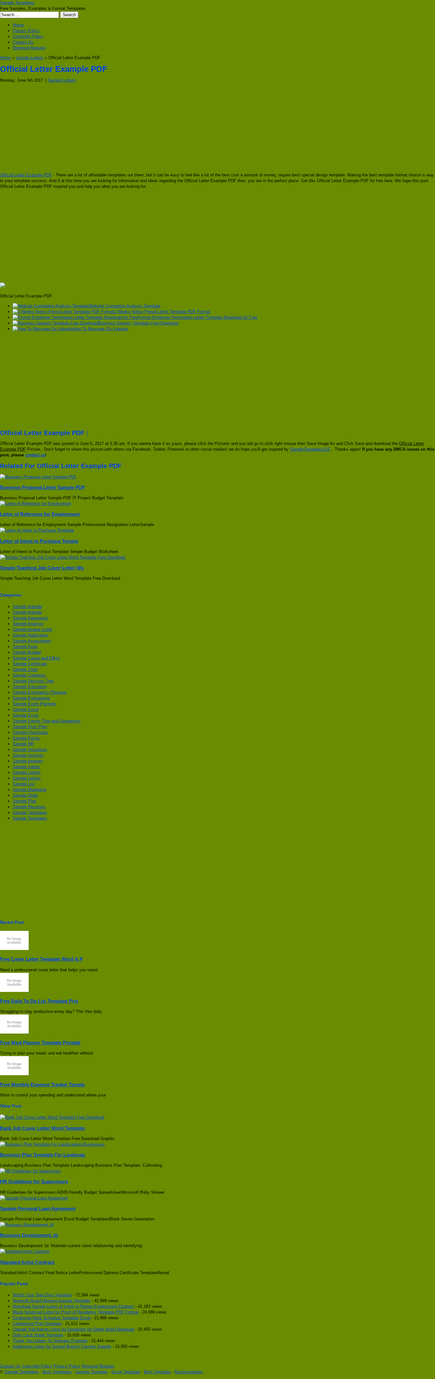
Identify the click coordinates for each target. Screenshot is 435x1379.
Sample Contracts (29, 675)
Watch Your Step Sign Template (42, 1295)
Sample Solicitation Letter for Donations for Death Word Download (73, 1329)
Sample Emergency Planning (39, 692)
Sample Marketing (29, 789)
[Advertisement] (191, 127)
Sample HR (23, 743)
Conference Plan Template (37, 1323)
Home (18, 25)
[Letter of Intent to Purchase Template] (37, 530)
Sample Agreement (30, 618)
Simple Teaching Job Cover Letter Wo (42, 567)
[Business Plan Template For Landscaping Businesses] (52, 1144)
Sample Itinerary (28, 761)
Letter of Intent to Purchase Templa (39, 541)
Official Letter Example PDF (26, 175)
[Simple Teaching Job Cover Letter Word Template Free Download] (62, 557)
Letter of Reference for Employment (40, 514)
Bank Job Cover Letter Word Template (42, 1128)
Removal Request (29, 47)
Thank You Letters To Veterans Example (50, 1340)
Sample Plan (24, 801)
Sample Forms (26, 738)
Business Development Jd (29, 1235)
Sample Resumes (29, 806)
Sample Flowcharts (30, 732)
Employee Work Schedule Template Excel (51, 1317)
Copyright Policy (28, 36)
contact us (35, 455)
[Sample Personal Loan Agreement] (34, 1198)
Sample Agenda (27, 606)
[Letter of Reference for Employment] (35, 503)
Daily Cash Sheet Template (38, 1335)
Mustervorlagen (189, 1371)
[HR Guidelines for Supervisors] (30, 1171)
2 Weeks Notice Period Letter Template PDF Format (162, 311)
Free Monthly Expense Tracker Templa (42, 1084)
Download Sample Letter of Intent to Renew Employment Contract (73, 1306)
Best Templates (57, 1371)
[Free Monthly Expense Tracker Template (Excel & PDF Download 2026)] (14, 1073)
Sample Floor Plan (30, 726)
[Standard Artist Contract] (24, 1251)
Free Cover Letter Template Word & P (41, 959)
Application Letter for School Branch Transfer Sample (62, 1346)
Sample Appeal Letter (32, 629)
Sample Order (25, 795)
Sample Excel (26, 709)
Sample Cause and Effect (36, 658)
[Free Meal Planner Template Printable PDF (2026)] (14, 1032)
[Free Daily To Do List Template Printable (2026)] (14, 990)
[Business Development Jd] (26, 1224)
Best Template (157, 1371)
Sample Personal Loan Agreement (37, 1208)
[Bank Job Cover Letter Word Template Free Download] (52, 1117)
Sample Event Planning (34, 703)
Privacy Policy (26, 30)
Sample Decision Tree (33, 681)
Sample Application (30, 635)
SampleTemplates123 (310, 449)
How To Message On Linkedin (100, 328)
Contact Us (23, 42)
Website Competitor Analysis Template (124, 306)
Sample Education (29, 686)
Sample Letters (30, 57)
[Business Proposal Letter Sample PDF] (38, 476)
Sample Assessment (32, 640)
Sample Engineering (31, 698)
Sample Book (25, 646)
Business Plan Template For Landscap (42, 1154)
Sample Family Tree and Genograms (47, 721)
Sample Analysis (28, 623)
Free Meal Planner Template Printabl (40, 1042)
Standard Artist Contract (27, 1262)
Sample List (24, 784)
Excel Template (125, 1371)
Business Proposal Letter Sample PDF (42, 487)
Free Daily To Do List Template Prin (39, 1001)
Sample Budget (27, 652)
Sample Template (91, 1371)
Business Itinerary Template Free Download (138, 323)
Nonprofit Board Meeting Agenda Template (51, 1300)
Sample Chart (25, 669)
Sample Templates (17, 2)
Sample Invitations (30, 749)
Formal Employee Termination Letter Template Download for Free (197, 317)
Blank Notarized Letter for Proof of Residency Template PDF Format (76, 1312)
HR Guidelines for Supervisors (34, 1181)
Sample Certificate (30, 663)
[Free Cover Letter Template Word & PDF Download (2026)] (14, 948)
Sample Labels (26, 766)
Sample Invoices (28, 755)
